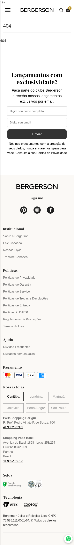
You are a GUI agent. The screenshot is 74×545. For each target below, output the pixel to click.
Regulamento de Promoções (22, 319)
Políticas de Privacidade (19, 277)
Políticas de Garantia (17, 284)
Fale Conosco (12, 243)
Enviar (37, 134)
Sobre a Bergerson (15, 236)
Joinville (13, 408)
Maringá (59, 396)
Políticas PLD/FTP (15, 312)
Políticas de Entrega (16, 305)
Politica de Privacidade (51, 153)
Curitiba (13, 396)
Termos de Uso (13, 326)
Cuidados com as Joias (19, 353)
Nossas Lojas (12, 250)
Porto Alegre (36, 408)
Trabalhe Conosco (15, 257)
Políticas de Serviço (16, 291)
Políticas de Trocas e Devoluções (25, 298)
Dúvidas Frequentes (16, 347)
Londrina (36, 396)
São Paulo (58, 408)
